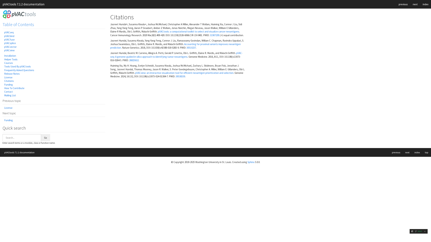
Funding (8, 84)
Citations (9, 81)
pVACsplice (10, 43)
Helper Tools (11, 59)
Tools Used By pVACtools (17, 66)
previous (403, 4)
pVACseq (9, 32)
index (425, 4)
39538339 (180, 76)
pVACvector (10, 46)
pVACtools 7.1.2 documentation (23, 4)
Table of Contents (18, 24)
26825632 (134, 60)
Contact (8, 91)
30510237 (191, 47)
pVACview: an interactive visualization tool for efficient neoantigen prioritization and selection (184, 72)
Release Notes (12, 73)
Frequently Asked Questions (19, 70)
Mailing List (10, 95)
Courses (8, 63)
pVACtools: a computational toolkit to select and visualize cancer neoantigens (198, 31)
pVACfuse (9, 39)
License (8, 77)
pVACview (9, 50)
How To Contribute (14, 88)
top (426, 152)
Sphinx (251, 162)
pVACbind (9, 36)
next (415, 4)
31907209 (214, 35)
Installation (10, 55)
